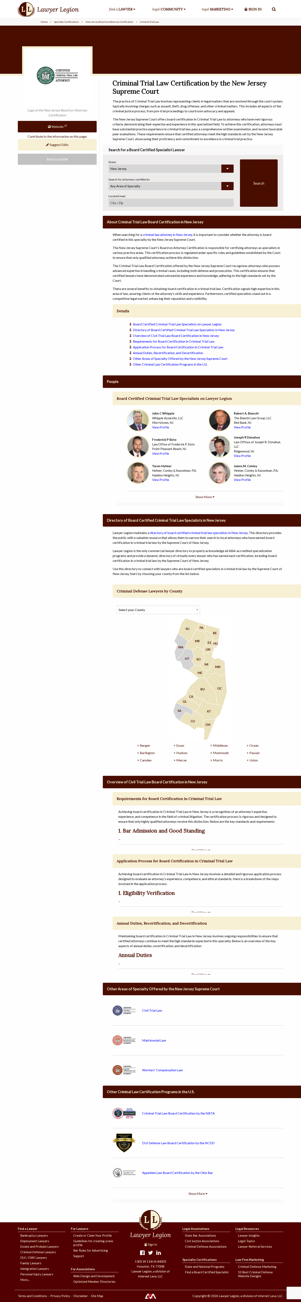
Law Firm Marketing (249, 1259)
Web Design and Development (94, 1276)
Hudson (181, 753)
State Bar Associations (200, 1235)
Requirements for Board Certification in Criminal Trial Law (173, 341)
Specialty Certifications (66, 21)
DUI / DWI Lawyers (33, 1257)
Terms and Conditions (32, 1296)
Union (253, 760)
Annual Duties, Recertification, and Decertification (168, 353)
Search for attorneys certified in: (129, 179)
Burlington (147, 753)
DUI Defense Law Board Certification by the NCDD (178, 1143)
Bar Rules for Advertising (90, 1250)
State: (113, 162)
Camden (146, 760)
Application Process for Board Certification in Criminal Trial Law (178, 347)
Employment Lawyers (34, 1241)
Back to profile (57, 159)
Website (57, 126)
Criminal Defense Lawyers (38, 1252)
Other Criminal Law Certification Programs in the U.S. (170, 364)
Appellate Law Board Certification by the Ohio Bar (177, 1173)
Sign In (152, 1244)
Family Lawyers (30, 1263)
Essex (180, 745)
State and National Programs (204, 1266)
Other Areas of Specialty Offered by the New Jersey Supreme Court (180, 358)
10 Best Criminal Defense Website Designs (255, 1274)
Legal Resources (247, 1228)
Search (258, 183)
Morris (218, 760)
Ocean (254, 745)
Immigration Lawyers (34, 1268)
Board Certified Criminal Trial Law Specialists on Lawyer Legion (177, 324)
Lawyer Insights (249, 1235)
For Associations (83, 1269)
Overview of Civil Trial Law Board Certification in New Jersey (176, 335)
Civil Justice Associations (202, 1241)
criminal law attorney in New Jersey (167, 234)
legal (167, 9)
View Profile (160, 427)
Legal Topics (246, 1241)
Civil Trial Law (152, 1010)
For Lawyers (79, 1228)
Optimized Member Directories (94, 1281)
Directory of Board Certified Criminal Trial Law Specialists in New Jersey (184, 330)
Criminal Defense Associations (206, 1246)
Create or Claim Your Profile (92, 1235)
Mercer (181, 760)
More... (25, 1280)
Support (78, 1256)
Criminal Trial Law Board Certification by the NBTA (178, 1113)
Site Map (97, 1296)
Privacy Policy (60, 1296)
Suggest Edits (59, 145)
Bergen (145, 745)
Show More (204, 497)
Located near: (117, 196)
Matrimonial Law (154, 1040)
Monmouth (221, 753)
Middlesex (220, 745)
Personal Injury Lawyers (36, 1274)
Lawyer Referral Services (255, 1246)
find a (120, 9)
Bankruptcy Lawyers (34, 1235)
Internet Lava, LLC (270, 1296)
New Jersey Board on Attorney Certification (109, 21)
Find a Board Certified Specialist (207, 1272)
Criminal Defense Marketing (257, 1266)
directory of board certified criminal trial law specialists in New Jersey (199, 533)
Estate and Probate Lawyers (39, 1246)
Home (44, 21)
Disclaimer (80, 1296)
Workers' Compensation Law (162, 1070)
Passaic (254, 753)
